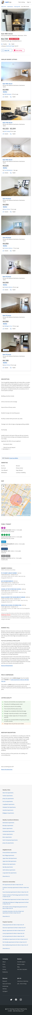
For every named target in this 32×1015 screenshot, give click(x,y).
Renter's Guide (20, 964)
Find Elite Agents (21, 962)
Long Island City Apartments (9, 873)
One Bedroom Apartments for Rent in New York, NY (15, 939)
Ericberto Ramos (8, 248)
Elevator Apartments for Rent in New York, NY (14, 930)
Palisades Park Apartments (9, 807)
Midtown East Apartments (9, 864)
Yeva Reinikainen (8, 170)
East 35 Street (7, 198)
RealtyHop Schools (5, 614)
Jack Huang (7, 131)
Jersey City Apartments (8, 798)
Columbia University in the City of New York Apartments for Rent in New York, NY (13, 912)
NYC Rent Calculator (22, 969)
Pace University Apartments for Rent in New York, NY (15, 892)
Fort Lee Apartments (8, 801)
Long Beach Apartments (8, 804)
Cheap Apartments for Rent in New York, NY (13, 924)
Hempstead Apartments (8, 831)
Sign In (29, 2)
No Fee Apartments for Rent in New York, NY (13, 936)
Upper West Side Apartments (10, 858)
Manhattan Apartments (8, 822)
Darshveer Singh (10, 46)
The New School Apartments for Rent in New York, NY (16, 899)
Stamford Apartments (8, 810)
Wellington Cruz (8, 326)
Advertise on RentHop (22, 981)
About (4, 962)
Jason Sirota (7, 209)
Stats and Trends (7, 983)
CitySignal (5, 991)
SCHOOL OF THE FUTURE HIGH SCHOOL (11, 589)
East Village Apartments (8, 855)
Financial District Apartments (10, 852)
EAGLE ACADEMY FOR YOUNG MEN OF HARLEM (13, 597)
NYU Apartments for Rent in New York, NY (13, 884)
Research (5, 981)
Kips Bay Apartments (8, 867)
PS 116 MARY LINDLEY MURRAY (9, 573)
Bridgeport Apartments (8, 813)
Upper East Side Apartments (9, 861)
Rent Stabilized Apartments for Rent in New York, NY (15, 945)
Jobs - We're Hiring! (21, 983)
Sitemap (5, 988)
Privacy (4, 969)
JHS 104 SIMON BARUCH (7, 581)
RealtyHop (5, 972)
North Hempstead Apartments (10, 840)
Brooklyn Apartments (8, 825)
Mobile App (5, 986)
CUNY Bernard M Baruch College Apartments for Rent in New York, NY (16, 903)
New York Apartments (8, 792)
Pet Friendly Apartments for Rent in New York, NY (15, 942)
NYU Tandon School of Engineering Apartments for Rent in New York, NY (15, 907)
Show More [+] (6, 876)
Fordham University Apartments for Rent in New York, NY (16, 888)
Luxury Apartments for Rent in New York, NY (13, 933)
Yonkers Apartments (8, 795)
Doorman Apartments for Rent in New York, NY (14, 927)
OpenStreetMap (27, 515)
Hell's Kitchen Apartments (9, 870)
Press (4, 964)
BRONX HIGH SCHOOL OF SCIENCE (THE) (11, 605)
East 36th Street (7, 83)
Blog (18, 967)
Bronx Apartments (7, 837)
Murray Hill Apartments (7, 665)
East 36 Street (7, 237)
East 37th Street (7, 122)
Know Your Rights (13, 458)
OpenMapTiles (20, 515)
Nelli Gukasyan (7, 94)
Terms (4, 967)
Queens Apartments (7, 828)
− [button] (3, 488)
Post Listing (21, 2)
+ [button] (3, 486)
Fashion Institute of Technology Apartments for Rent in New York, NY (15, 895)
